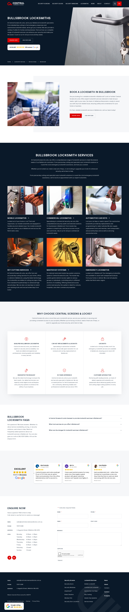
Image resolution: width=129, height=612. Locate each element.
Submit (60, 560)
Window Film (68, 598)
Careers (106, 588)
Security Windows (69, 587)
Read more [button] (39, 480)
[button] (23, 47)
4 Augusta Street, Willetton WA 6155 (28, 530)
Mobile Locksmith (89, 584)
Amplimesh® (68, 591)
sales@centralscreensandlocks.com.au (29, 522)
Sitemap (28, 601)
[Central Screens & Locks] (16, 3)
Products (107, 596)
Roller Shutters (69, 594)
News (106, 580)
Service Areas (88, 601)
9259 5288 (20, 526)
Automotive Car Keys (90, 591)
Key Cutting (88, 594)
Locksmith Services (90, 580)
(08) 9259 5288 (27, 40)
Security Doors (68, 584)
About (106, 584)
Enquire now (13, 40)
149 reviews (23, 475)
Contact (106, 592)
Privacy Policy (36, 601)
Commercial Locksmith (91, 587)
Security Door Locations (71, 601)
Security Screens (69, 580)
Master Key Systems (90, 598)
